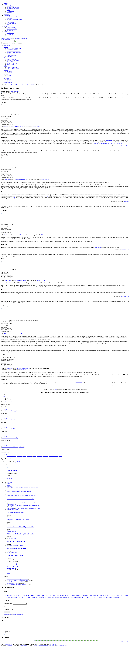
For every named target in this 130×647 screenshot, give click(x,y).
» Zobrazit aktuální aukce (123, 479)
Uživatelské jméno (8, 603)
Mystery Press (126, 201)
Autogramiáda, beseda (12, 16)
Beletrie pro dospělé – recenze (14, 48)
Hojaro (8, 495)
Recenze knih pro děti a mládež (14, 52)
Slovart (60, 456)
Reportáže (9, 76)
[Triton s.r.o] (68, 640)
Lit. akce (6, 74)
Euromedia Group (87, 595)
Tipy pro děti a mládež (12, 62)
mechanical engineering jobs (47, 645)
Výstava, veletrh (10, 22)
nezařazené (9, 12)
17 (7, 568)
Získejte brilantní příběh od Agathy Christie (20, 527)
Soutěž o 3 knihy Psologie (13, 583)
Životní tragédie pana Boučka (16, 541)
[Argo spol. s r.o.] (44, 640)
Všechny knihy (10, 11)
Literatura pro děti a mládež (13, 7)
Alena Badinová (10, 505)
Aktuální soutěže (11, 27)
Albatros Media (28, 595)
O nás (5, 35)
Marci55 (9, 499)
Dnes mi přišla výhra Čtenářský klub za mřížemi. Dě (25, 487)
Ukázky (5, 66)
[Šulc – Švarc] (65, 640)
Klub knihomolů (11, 84)
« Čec (8, 573)
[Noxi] (92, 640)
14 (13, 566)
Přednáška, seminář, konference (14, 19)
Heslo (5, 606)
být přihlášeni (18, 461)
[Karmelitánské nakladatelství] (41, 640)
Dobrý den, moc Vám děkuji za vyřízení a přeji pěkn (23, 502)
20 (12, 568)
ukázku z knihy (35, 126)
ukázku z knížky (45, 179)
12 (10, 566)
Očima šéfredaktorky (12, 55)
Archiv (8, 485)
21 (13, 568)
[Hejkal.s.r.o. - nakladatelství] (89, 640)
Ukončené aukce (11, 34)
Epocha (80, 595)
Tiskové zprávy (10, 64)
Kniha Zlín (6, 597)
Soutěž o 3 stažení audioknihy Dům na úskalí (17, 579)
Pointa (50, 456)
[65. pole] (86, 640)
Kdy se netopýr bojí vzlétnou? (16, 512)
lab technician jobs (23, 645)
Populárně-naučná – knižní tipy (14, 60)
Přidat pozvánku (10, 25)
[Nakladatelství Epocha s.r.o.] (90, 640)
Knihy (5, 4)
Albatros (20, 595)
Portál (88, 597)
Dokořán (72, 595)
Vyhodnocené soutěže (12, 29)
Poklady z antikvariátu (12, 63)
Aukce (5, 31)
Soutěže (5, 26)
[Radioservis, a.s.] (54, 640)
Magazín (6, 3)
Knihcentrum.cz (13, 597)
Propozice (9, 79)
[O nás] (10, 486)
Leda (23, 597)
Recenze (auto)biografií (12, 49)
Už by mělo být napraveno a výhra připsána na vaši (27, 505)
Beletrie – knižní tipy (12, 59)
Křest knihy (9, 18)
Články (8, 483)
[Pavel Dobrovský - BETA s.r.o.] (62, 640)
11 (9, 566)
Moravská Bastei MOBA (47, 597)
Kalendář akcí (7, 15)
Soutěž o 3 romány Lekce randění (15, 581)
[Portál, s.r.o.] (53, 640)
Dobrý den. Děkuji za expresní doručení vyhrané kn (23, 495)
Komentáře (9, 482)
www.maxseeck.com (125, 249)
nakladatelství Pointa (125, 296)
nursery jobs (37, 645)
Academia (7, 595)
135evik (8, 502)
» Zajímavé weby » (124, 641)
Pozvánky (9, 75)
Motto (53, 597)
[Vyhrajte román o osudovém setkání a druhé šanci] (8, 498)
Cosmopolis (29, 456)
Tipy (5, 57)
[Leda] (39, 640)
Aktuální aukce (10, 33)
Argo (42, 595)
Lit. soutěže (6, 78)
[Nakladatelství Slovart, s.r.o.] (63, 640)
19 (10, 568)
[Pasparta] (87, 640)
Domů (5, 1)
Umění (8, 10)
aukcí (55, 389)
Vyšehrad (110, 597)
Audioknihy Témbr (21, 456)
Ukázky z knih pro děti (12, 67)
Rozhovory (9, 72)
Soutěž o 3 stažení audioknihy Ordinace (16, 584)
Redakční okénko (8, 82)
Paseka (71, 597)
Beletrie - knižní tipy (30, 84)
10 (7, 566)
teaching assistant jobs (61, 645)
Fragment (95, 595)
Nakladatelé (6, 14)
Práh (94, 597)
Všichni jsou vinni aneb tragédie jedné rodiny (21, 534)
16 (17, 566)
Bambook (52, 595)
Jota (112, 595)
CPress (68, 595)
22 (15, 568)
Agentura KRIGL (14, 595)
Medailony (9, 71)
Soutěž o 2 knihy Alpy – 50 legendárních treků (18, 580)
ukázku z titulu (43, 235)
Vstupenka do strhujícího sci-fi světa (18, 519)
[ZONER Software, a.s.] (96, 640)
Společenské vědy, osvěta (13, 8)
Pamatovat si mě (9, 609)
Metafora (39, 456)
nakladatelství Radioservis (124, 385)
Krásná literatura (10, 6)
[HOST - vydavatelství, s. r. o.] (74, 640)
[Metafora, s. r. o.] (47, 640)
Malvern (26, 597)
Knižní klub (20, 597)
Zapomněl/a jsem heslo (17, 614)
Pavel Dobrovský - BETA (78, 597)
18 (9, 568)
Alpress (38, 595)
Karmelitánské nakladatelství (119, 595)
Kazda (126, 595)
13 (12, 566)
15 (15, 566)
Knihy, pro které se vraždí (15, 555)
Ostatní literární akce (11, 23)
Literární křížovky (11, 30)
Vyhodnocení (10, 80)
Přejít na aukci (10, 478)
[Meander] (78, 640)
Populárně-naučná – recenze (13, 51)
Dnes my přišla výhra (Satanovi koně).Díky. (22, 491)
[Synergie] (84, 640)
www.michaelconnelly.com (123, 145)
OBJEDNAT (4, 409)
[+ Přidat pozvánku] (4, 634)
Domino (77, 595)
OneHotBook (66, 597)
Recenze (6, 47)
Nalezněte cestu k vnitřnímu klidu (17, 548)
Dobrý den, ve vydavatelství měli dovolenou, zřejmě (27, 508)
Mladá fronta (38, 597)
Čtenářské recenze (11, 53)
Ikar (110, 595)
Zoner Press (117, 597)
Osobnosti (6, 70)
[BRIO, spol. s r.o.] (80, 640)
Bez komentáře (15, 91)
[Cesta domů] (36, 640)
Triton (106, 597)
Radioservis (55, 456)
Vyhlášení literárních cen (12, 20)
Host (106, 595)
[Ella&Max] (77, 640)
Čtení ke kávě (7, 45)
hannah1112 (9, 487)
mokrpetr (9, 491)
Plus (85, 597)
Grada (34, 456)
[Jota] (42, 640)
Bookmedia (56, 595)
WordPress (9, 645)
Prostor (92, 597)
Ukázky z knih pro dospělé (13, 68)
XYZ (114, 597)
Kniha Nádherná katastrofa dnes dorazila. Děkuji (22, 499)
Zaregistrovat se (7, 614)
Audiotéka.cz (47, 595)
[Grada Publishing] (35, 640)
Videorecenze (10, 56)
